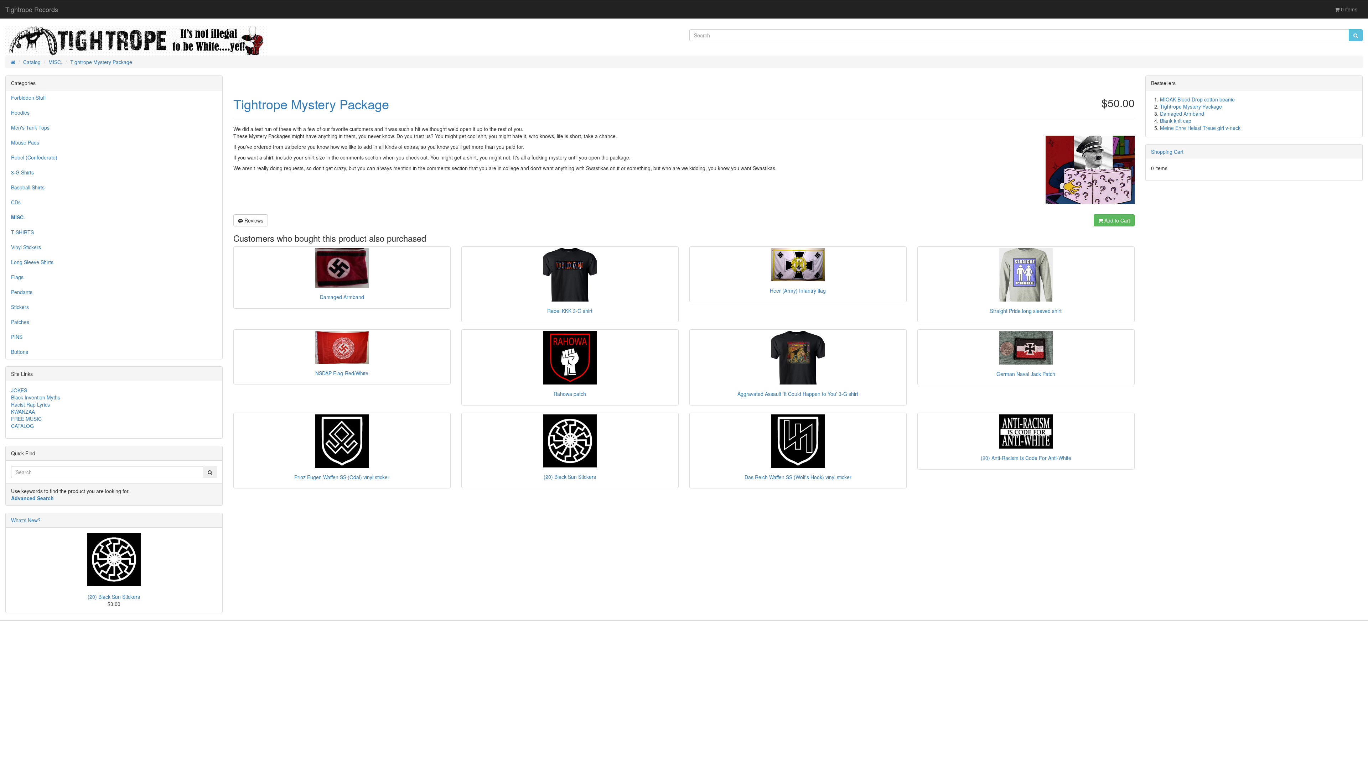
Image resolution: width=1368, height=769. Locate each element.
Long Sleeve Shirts (32, 262)
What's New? (26, 520)
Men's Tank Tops (30, 127)
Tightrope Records (31, 9)
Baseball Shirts (28, 187)
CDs (16, 202)
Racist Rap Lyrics (30, 404)
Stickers (20, 306)
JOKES (19, 390)
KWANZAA (23, 411)
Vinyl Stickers (26, 247)
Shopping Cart (1167, 151)
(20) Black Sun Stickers (114, 596)
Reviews (253, 220)
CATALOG (22, 425)
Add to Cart (1116, 220)
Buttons (19, 351)
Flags (17, 277)
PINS (16, 336)
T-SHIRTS (22, 232)
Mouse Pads (25, 142)
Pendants (21, 291)
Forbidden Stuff (28, 97)
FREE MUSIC (26, 418)
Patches (20, 321)
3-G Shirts (22, 172)
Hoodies (20, 112)
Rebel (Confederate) (34, 157)
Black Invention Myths (35, 397)
